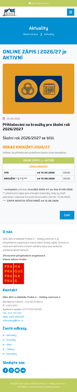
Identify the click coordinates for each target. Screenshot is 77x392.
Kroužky (11, 340)
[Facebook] (5, 370)
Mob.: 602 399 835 (13, 317)
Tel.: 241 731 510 (12, 313)
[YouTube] (17, 370)
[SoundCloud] (23, 370)
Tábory (10, 349)
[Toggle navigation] (70, 12)
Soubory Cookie (52, 386)
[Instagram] (11, 370)
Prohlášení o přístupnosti (30, 386)
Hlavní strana (30, 34)
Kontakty (11, 354)
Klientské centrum (40, 3)
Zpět (67, 215)
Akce (9, 344)
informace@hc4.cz (13, 320)
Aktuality (49, 34)
